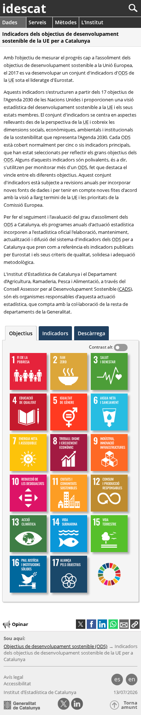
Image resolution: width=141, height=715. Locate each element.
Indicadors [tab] (55, 333)
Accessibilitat (17, 683)
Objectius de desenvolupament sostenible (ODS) (55, 646)
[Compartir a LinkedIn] (102, 624)
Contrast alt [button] (100, 347)
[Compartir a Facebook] (91, 624)
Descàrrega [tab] (91, 333)
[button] (135, 624)
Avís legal (13, 677)
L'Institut (92, 22)
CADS (125, 289)
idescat (24, 8)
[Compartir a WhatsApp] (113, 624)
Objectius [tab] (21, 333)
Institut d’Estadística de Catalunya (40, 692)
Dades (9, 22)
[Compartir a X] (80, 624)
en (131, 679)
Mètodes (66, 22)
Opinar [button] (20, 624)
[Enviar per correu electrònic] (124, 624)
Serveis (37, 22)
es (117, 679)
